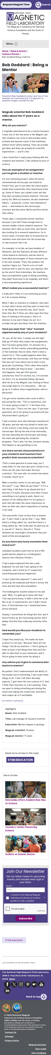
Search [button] (46, 4)
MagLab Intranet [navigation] (37, 1044)
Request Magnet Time (16, 4)
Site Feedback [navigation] (38, 1053)
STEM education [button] (14, 940)
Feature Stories (10, 54)
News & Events (18, 51)
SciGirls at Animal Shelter (20, 854)
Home (5, 51)
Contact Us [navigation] (10, 1032)
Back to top (33, 996)
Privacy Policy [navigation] (12, 1040)
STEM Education (20, 760)
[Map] (12, 979)
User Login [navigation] (40, 1049)
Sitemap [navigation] (9, 1036)
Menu (10, 43)
